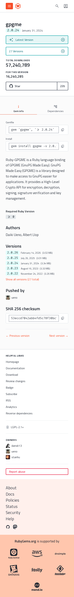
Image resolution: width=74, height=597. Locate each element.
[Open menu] (9, 6)
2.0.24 (12, 263)
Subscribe (11, 394)
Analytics (11, 407)
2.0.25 (12, 258)
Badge (9, 387)
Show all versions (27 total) (22, 279)
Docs (10, 494)
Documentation (15, 368)
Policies (12, 500)
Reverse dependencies (19, 413)
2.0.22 (12, 273)
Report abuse (17, 471)
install (9, 139)
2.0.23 (12, 268)
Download (12, 374)
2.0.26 (12, 252)
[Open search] (57, 6)
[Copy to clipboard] (62, 129)
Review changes (15, 381)
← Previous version (17, 335)
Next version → (58, 335)
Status (12, 506)
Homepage (12, 362)
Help (10, 519)
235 (62, 86)
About (11, 488)
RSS (8, 400)
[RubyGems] (18, 6)
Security (13, 512)
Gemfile (10, 122)
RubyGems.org (25, 541)
